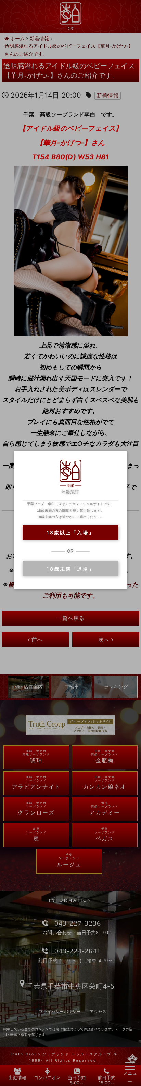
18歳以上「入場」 (70, 532)
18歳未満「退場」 (70, 569)
